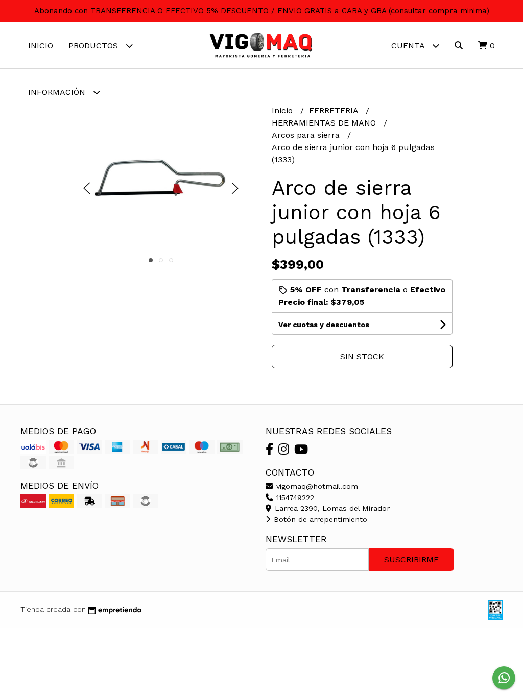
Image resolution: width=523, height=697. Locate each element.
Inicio (40, 46)
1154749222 (294, 497)
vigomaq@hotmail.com (316, 486)
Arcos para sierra (307, 135)
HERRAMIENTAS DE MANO (325, 123)
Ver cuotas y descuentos (323, 324)
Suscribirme (411, 559)
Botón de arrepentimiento (319, 519)
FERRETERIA (335, 110)
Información (58, 92)
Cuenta (409, 46)
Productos (94, 46)
